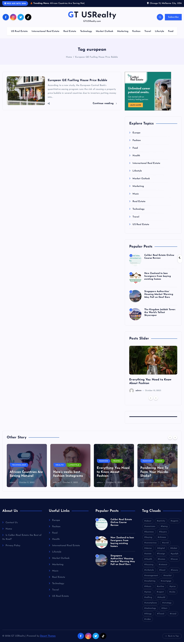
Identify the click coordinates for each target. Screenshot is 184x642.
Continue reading (103, 103)
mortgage (166, 581)
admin (138, 390)
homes (162, 559)
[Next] (156, 398)
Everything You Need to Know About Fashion (69, 472)
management (152, 575)
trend (173, 614)
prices (148, 592)
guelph (175, 554)
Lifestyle (159, 31)
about (148, 521)
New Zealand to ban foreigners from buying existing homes (157, 276)
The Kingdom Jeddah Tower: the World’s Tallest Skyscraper (160, 312)
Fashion (136, 31)
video (148, 619)
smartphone (151, 603)
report (161, 592)
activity (161, 521)
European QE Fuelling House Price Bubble (96, 57)
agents (175, 521)
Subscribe (173, 17)
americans (150, 526)
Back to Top (173, 636)
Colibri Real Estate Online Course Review (121, 522)
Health (136, 155)
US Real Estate (19, 31)
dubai (174, 548)
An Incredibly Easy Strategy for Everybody (154, 472)
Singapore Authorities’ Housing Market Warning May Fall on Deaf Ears (158, 294)
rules (173, 592)
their (165, 608)
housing (149, 565)
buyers (164, 532)
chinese (162, 537)
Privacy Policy (13, 545)
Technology (86, 31)
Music (136, 194)
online (161, 586)
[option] (153, 369)
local (163, 570)
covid (166, 543)
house (175, 559)
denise (149, 548)
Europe (136, 133)
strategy (167, 603)
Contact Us (12, 522)
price (173, 586)
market (168, 575)
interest (163, 565)
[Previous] (151, 398)
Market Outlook (104, 31)
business (150, 532)
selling (149, 597)
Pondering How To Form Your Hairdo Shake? (111, 472)
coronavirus (151, 543)
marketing (150, 581)
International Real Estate (45, 31)
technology (151, 608)
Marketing (122, 31)
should (162, 597)
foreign (161, 554)
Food (170, 31)
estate (149, 554)
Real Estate (69, 31)
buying (149, 537)
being (164, 526)
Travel (147, 31)
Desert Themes (48, 636)
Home (69, 57)
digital (162, 548)
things (149, 614)
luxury (175, 570)
